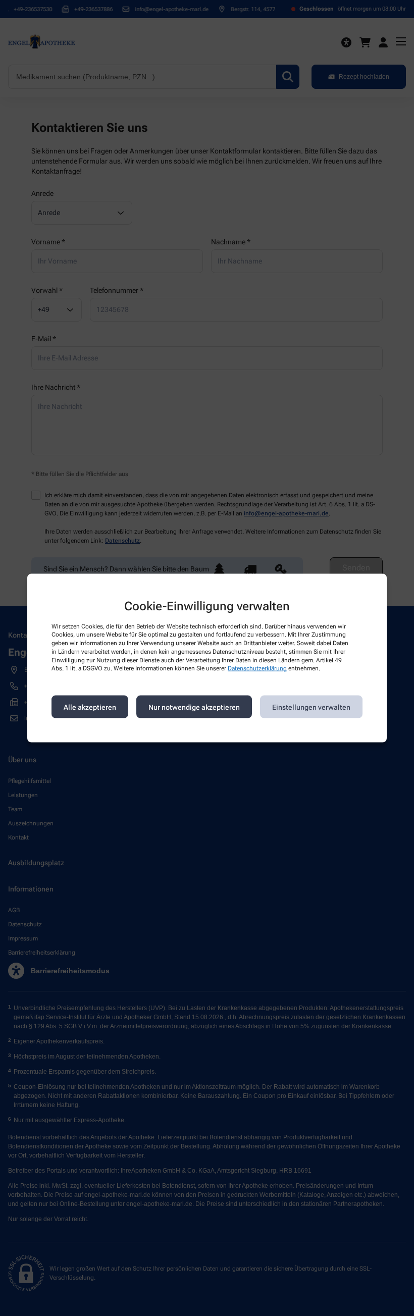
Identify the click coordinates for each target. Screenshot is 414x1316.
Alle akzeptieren (90, 707)
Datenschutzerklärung (257, 668)
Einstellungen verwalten (311, 707)
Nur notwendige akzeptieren (194, 707)
